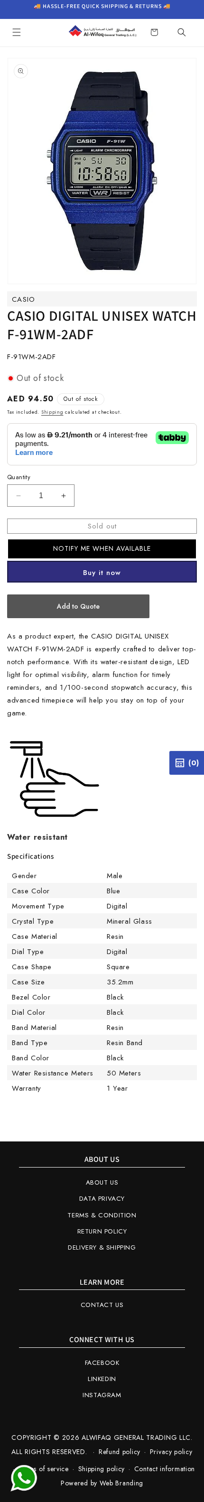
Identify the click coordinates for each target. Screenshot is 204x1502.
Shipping (52, 412)
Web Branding (121, 1483)
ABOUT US (102, 1182)
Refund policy (119, 1451)
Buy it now (102, 572)
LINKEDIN (102, 1378)
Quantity (18, 477)
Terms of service (44, 1469)
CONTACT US (102, 1304)
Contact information (164, 1469)
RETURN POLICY (102, 1231)
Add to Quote (78, 606)
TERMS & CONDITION (101, 1215)
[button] (17, 32)
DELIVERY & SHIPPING (102, 1247)
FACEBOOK (102, 1362)
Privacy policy (171, 1451)
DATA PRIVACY (102, 1198)
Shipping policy (101, 1469)
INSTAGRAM (102, 1395)
